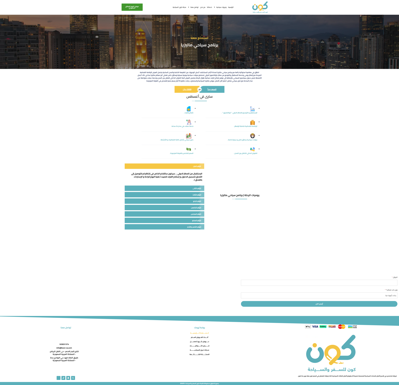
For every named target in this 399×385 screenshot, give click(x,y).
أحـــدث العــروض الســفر (199, 337)
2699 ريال (187, 89)
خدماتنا (209, 7)
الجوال (394, 277)
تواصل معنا (194, 7)
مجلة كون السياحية (179, 7)
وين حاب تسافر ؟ (391, 290)
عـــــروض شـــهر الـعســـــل (199, 341)
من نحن (202, 7)
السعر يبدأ (212, 89)
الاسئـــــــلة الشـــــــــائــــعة (199, 354)
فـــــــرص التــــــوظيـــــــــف (199, 346)
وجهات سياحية (221, 7)
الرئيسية (231, 7)
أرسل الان (319, 303)
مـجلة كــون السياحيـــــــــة (199, 350)
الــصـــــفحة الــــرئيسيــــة (199, 333)
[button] (164, 166)
